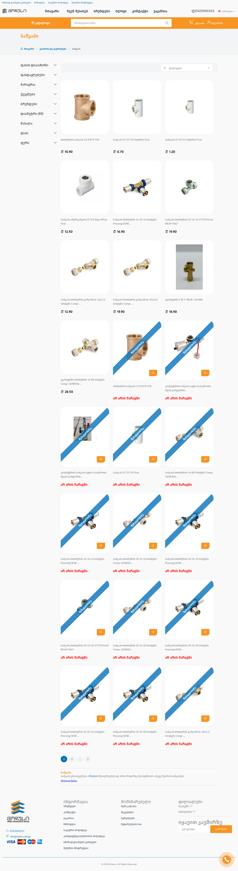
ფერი (25, 143)
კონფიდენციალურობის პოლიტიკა (84, 836)
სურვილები (128, 818)
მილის (94, 776)
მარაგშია (28, 84)
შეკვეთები (127, 812)
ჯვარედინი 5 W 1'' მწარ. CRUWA (184, 299)
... (80, 759)
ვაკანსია (160, 11)
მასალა (26, 123)
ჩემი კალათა (128, 806)
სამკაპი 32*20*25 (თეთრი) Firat (183, 139)
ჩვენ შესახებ (77, 11)
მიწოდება (39, 3)
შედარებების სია (131, 824)
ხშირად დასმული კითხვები (16, 3)
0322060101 (205, 11)
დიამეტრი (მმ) (32, 113)
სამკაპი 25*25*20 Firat (126, 472)
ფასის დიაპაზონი (34, 65)
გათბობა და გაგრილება (53, 48)
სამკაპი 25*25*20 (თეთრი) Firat (131, 139)
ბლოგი (121, 11)
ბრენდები (102, 11)
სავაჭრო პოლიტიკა (58, 3)
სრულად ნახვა (69, 780)
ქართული (227, 11)
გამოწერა (221, 828)
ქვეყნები (28, 94)
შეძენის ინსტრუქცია (82, 3)
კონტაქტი (140, 11)
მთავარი (52, 11)
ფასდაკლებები (33, 75)
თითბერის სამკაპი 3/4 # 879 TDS (80, 139)
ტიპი (24, 133)
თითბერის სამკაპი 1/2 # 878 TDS (132, 386)
